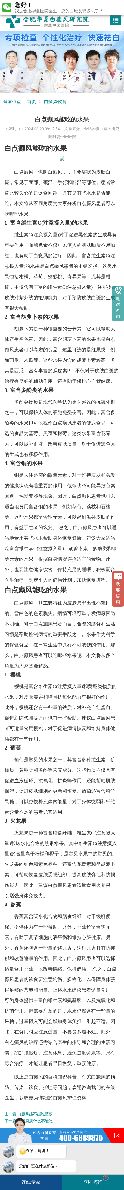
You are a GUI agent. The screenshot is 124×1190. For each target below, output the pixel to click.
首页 (31, 101)
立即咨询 (95, 1180)
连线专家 (31, 1182)
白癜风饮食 (55, 101)
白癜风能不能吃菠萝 (35, 1114)
